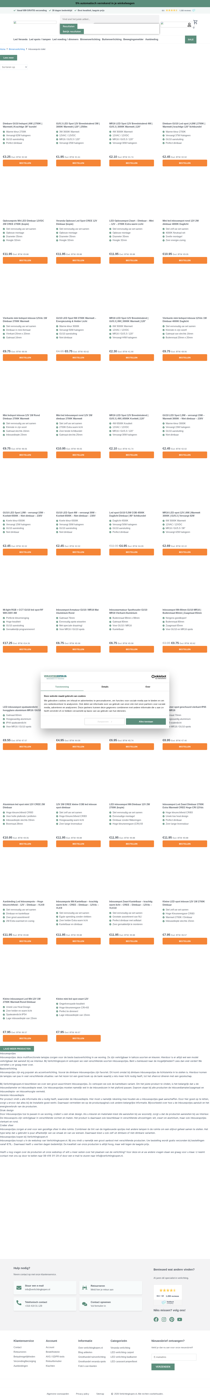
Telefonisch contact (36, 1302)
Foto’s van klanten (87, 1366)
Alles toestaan (146, 721)
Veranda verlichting (120, 1348)
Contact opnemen (101, 1302)
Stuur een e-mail (34, 1285)
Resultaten (69, 26)
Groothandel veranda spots (92, 1361)
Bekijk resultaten (72, 31)
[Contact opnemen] (84, 1304)
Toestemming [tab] (62, 686)
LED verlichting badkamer (124, 1357)
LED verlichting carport (122, 1352)
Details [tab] (105, 686)
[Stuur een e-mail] (18, 1287)
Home (2, 49)
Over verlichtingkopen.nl (90, 1348)
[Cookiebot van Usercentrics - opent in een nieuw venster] (153, 677)
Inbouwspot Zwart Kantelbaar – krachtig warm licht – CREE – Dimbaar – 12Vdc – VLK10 (130, 904)
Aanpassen (103, 721)
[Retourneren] (84, 1287)
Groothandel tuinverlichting (92, 1357)
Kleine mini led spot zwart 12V (72, 999)
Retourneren (98, 1286)
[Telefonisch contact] (18, 1302)
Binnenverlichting (17, 49)
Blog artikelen (85, 1352)
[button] (20, 39)
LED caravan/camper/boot (124, 1361)
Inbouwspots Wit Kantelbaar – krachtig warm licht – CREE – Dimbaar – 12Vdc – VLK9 (77, 904)
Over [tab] (147, 686)
